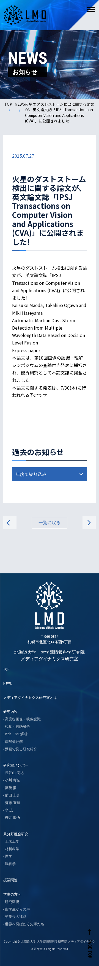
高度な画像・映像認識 (23, 719)
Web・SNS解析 (16, 734)
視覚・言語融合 (17, 726)
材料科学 (12, 849)
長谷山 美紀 (14, 773)
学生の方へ (12, 894)
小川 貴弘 (12, 780)
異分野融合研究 (15, 834)
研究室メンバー (15, 765)
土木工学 (12, 841)
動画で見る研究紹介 (21, 749)
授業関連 (10, 880)
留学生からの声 (17, 909)
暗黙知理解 (14, 742)
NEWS (20, 104)
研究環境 (12, 902)
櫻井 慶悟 (12, 818)
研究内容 (10, 712)
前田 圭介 (12, 795)
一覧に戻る (49, 522)
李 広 (9, 810)
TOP (8, 104)
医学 (8, 856)
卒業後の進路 (15, 917)
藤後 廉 (10, 788)
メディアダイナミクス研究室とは (30, 698)
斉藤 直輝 (12, 803)
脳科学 (10, 864)
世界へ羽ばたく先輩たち (24, 924)
